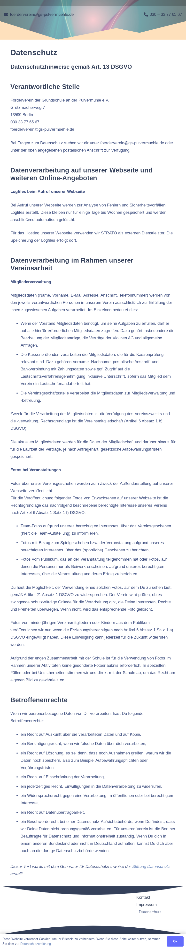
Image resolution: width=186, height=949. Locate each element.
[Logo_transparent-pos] (109, 14)
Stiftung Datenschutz (151, 866)
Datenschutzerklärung (35, 944)
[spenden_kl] (157, 923)
